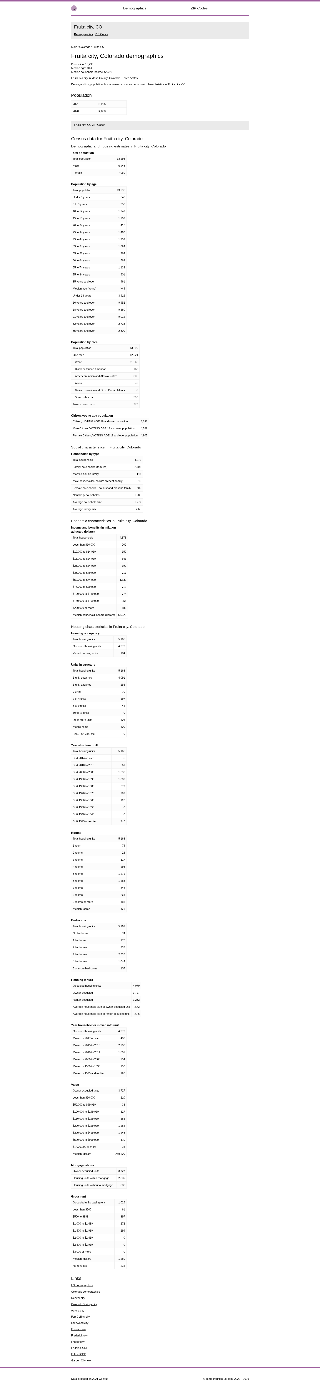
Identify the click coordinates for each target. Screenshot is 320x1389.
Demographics (134, 8)
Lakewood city (80, 1322)
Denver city (78, 1297)
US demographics (82, 1285)
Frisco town (78, 1341)
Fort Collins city (80, 1316)
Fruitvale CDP (79, 1347)
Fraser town (78, 1329)
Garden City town (81, 1360)
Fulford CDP (78, 1354)
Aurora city (77, 1310)
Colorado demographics (85, 1291)
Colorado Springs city (84, 1304)
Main (74, 46)
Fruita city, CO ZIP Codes (89, 124)
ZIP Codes (199, 8)
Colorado (84, 46)
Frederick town (80, 1335)
